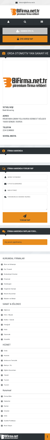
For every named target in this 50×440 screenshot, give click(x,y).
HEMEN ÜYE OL (27, 31)
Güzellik (7, 339)
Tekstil (6, 375)
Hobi (5, 329)
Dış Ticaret (8, 269)
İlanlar (6, 406)
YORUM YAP (25, 220)
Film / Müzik (8, 315)
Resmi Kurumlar (10, 294)
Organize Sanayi (10, 289)
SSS (5, 416)
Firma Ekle (7, 396)
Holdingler (7, 284)
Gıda (5, 351)
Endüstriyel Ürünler (10, 274)
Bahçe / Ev (8, 365)
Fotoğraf (7, 325)
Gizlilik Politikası (10, 421)
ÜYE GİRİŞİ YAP (26, 39)
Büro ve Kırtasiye (10, 264)
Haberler (7, 401)
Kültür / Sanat (9, 320)
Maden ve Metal (9, 299)
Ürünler (6, 411)
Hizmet (6, 355)
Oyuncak (7, 334)
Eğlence (7, 310)
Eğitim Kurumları (10, 370)
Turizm (6, 380)
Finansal (7, 279)
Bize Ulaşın (8, 426)
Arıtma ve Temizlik (10, 360)
